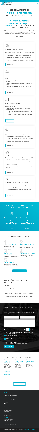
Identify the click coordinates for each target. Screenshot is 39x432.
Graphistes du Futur (15, 399)
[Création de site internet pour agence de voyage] (30, 361)
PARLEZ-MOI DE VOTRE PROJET (19, 271)
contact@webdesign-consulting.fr (8, 0)
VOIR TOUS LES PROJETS (19, 384)
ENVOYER (32, 329)
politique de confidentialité (13, 329)
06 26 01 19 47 (19, 0)
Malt (4, 399)
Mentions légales (27, 429)
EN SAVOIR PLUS (10, 64)
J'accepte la (11, 329)
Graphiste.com (8, 399)
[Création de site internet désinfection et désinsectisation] (8, 373)
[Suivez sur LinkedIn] (5, 403)
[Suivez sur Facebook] (7, 403)
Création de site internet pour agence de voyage (30, 365)
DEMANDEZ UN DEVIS (9, 347)
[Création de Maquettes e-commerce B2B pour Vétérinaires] (19, 361)
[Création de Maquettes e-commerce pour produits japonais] (8, 361)
